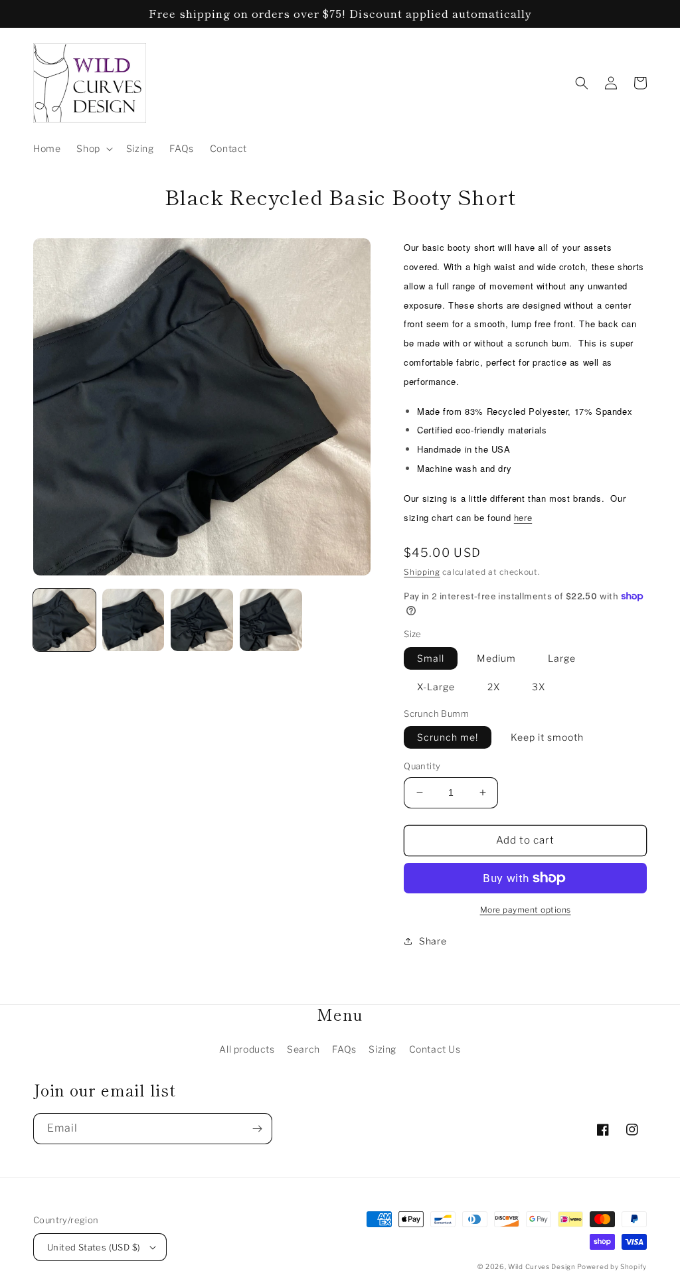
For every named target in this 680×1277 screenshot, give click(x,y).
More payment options (525, 910)
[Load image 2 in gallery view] (133, 620)
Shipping (422, 572)
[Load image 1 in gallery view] (64, 620)
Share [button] (432, 940)
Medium (496, 658)
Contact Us (435, 1049)
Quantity (422, 766)
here (523, 517)
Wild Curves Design (542, 1266)
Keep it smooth (547, 737)
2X (493, 686)
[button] (93, 149)
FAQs (344, 1049)
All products (246, 1049)
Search (303, 1049)
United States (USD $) (93, 1247)
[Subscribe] (257, 1128)
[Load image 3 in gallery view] (202, 620)
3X (538, 686)
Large (562, 658)
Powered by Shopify (612, 1266)
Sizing (382, 1049)
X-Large (436, 686)
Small (430, 658)
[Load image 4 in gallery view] (271, 620)
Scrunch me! (447, 737)
